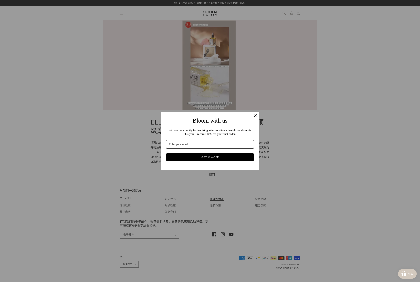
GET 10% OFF (210, 157)
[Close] (255, 116)
